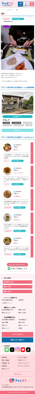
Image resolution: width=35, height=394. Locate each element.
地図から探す (22, 309)
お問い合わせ (17, 374)
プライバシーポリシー (24, 366)
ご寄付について (22, 360)
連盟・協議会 (5, 360)
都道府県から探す (9, 282)
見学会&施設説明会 (7, 300)
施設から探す (7, 286)
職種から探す (7, 291)
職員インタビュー (23, 325)
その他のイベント (7, 303)
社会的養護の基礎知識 (8, 319)
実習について (5, 328)
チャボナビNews (22, 357)
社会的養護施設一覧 (7, 309)
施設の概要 (5, 322)
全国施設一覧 (5, 363)
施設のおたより (10, 9)
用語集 (20, 328)
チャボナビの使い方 (17, 334)
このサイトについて (23, 363)
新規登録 (26, 5)
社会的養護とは (22, 319)
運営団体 (4, 357)
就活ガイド (5, 325)
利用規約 (4, 366)
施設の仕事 (21, 322)
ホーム (3, 9)
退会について (5, 368)
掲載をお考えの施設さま (17, 340)
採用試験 (20, 300)
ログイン (20, 5)
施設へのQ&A (22, 312)
